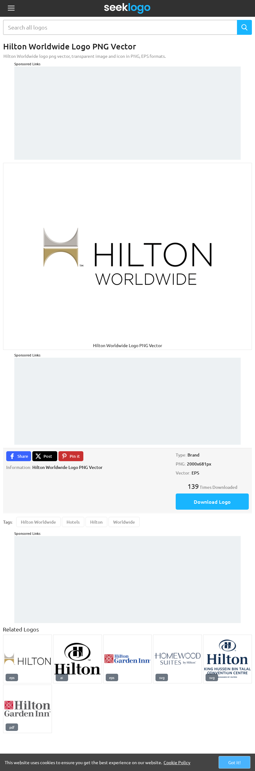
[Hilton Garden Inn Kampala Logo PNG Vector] (27, 709)
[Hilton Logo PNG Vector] (77, 659)
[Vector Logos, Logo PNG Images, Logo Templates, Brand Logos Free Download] (127, 8)
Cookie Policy (177, 762)
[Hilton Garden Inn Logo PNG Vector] (127, 659)
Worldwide (124, 522)
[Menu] (11, 8)
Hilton (96, 522)
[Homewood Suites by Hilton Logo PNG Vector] (177, 659)
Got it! (234, 762)
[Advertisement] (127, 110)
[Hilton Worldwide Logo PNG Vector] (27, 659)
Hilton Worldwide (38, 522)
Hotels (73, 522)
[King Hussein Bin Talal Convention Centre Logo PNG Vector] (227, 659)
